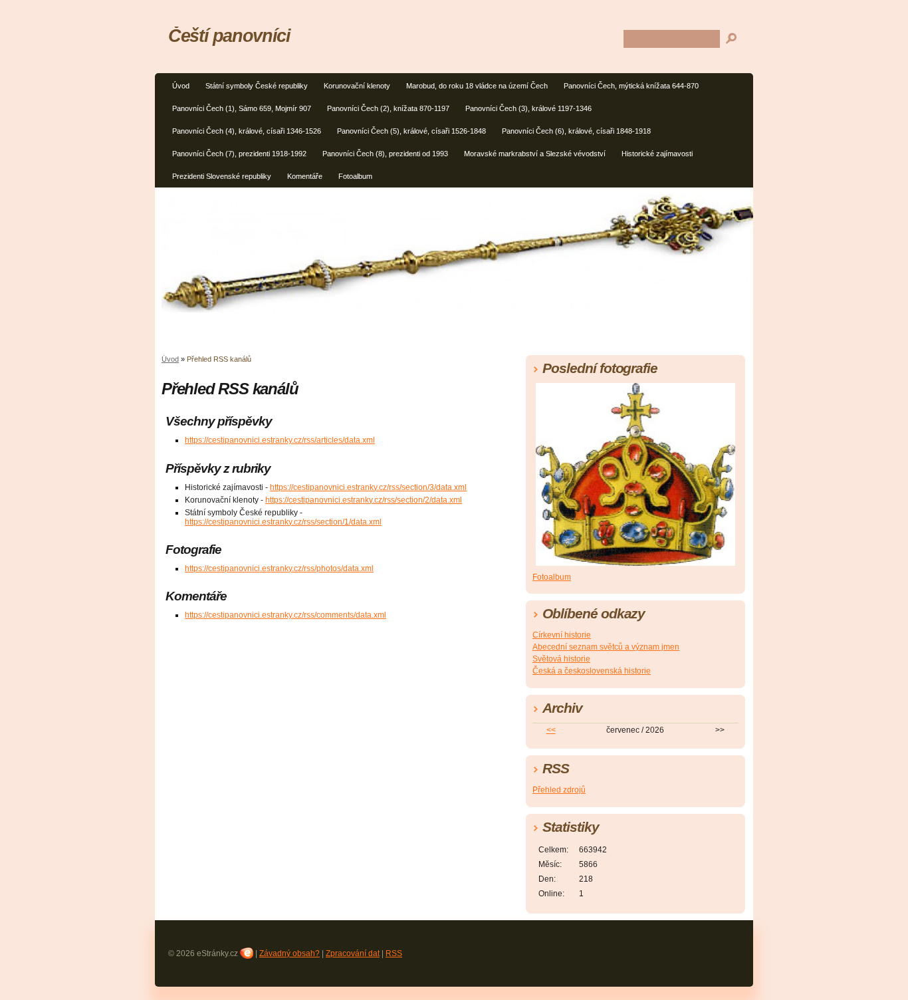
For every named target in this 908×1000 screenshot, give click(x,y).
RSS (394, 953)
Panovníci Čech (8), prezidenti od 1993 (385, 154)
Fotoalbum (355, 176)
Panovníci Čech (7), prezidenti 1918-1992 (239, 154)
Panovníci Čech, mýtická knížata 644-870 (631, 86)
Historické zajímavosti (657, 154)
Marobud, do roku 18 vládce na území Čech (477, 86)
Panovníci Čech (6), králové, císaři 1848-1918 (576, 131)
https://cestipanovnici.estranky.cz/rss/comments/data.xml (285, 615)
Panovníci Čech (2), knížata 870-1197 (388, 108)
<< (551, 730)
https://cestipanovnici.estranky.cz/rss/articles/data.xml (280, 440)
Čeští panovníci (229, 35)
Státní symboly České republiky (256, 86)
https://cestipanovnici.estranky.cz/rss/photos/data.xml (279, 568)
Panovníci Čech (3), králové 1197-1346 (528, 108)
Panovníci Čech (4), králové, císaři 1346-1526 (246, 131)
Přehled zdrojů (559, 790)
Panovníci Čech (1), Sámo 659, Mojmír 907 (241, 108)
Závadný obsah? (289, 953)
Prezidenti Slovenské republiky (221, 176)
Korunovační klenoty (357, 86)
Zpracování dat (353, 953)
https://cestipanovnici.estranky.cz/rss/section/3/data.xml (368, 487)
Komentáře (304, 176)
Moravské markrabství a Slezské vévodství (535, 154)
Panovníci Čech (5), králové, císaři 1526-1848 (411, 131)
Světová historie (561, 659)
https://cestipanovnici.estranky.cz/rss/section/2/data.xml (363, 500)
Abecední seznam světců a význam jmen (605, 647)
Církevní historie (561, 635)
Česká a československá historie (591, 671)
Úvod (180, 86)
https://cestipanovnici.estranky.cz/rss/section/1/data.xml (283, 522)
